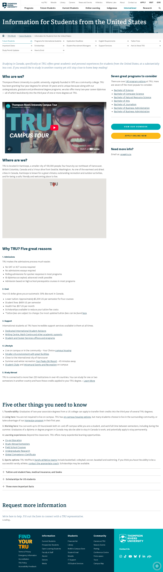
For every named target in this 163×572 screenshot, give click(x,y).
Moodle (54, 2)
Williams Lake (111, 2)
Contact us (132, 2)
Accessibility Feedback (27, 567)
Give (159, 2)
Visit (151, 2)
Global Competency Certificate (20, 454)
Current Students (70, 8)
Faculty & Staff (47, 552)
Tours (96, 560)
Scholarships (39, 46)
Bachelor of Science (124, 90)
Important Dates (8, 46)
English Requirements (107, 41)
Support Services (105, 46)
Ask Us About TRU (138, 46)
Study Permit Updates (10, 50)
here (84, 313)
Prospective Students (50, 545)
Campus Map (99, 564)
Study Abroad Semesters (17, 444)
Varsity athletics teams (45, 460)
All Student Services (75, 564)
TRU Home (3, 36)
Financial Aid (72, 541)
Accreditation (23, 559)
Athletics (98, 2)
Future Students (48, 8)
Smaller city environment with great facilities (27, 354)
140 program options (136, 81)
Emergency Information (27, 555)
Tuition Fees (135, 41)
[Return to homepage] (9, 5)
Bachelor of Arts (122, 101)
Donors (45, 560)
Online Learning (93, 8)
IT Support (72, 560)
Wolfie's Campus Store (76, 549)
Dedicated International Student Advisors (25, 331)
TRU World (12, 36)
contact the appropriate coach (44, 463)
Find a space (98, 556)
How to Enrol (39, 50)
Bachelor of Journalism (125, 104)
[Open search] (160, 8)
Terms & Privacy (24, 552)
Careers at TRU (99, 541)
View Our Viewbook (136, 127)
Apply (143, 2)
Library (62, 2)
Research (147, 8)
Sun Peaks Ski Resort (46, 361)
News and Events (85, 2)
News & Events (99, 545)
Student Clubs (12, 364)
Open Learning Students (51, 549)
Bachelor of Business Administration (132, 108)
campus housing (63, 350)
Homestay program (34, 420)
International (130, 8)
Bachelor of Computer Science (129, 94)
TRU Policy (22, 563)
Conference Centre (101, 552)
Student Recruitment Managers (79, 46)
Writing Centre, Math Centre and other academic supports (33, 334)
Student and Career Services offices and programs (30, 338)
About (122, 2)
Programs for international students (47, 41)
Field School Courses (15, 447)
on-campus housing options (77, 417)
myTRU (44, 2)
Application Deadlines (75, 41)
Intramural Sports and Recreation (40, 364)
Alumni (44, 556)
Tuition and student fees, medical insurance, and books (34, 472)
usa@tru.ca (125, 154)
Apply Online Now (136, 136)
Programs (28, 8)
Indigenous (112, 8)
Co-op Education (13, 440)
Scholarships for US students (21, 479)
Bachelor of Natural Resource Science (132, 97)
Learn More (89, 381)
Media (44, 564)
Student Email (73, 552)
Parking (96, 549)
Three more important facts (20, 486)
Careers (72, 2)
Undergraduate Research (17, 451)
